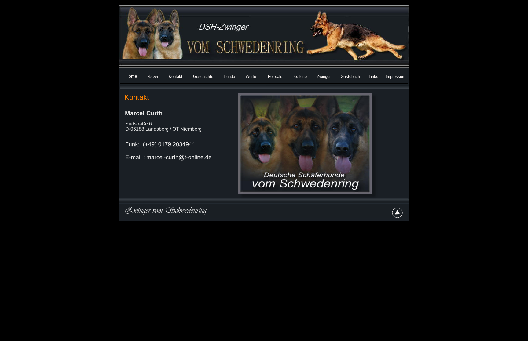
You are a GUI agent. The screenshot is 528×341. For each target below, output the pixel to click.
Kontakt (175, 76)
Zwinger (324, 76)
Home (131, 76)
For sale (275, 76)
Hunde (229, 76)
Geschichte (203, 76)
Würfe (251, 76)
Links (373, 76)
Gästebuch (350, 76)
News (152, 76)
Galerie (300, 76)
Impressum (395, 76)
